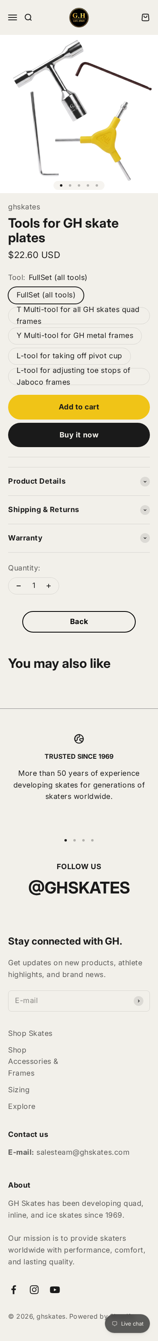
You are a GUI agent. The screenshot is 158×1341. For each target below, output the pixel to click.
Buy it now (79, 434)
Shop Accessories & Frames (33, 1062)
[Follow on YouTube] (54, 1289)
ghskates (24, 206)
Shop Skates (30, 1033)
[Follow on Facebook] (13, 1289)
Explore (22, 1106)
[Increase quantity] (48, 586)
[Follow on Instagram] (34, 1289)
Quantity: (24, 568)
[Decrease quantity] (19, 586)
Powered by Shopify (102, 1316)
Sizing (19, 1089)
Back (79, 621)
